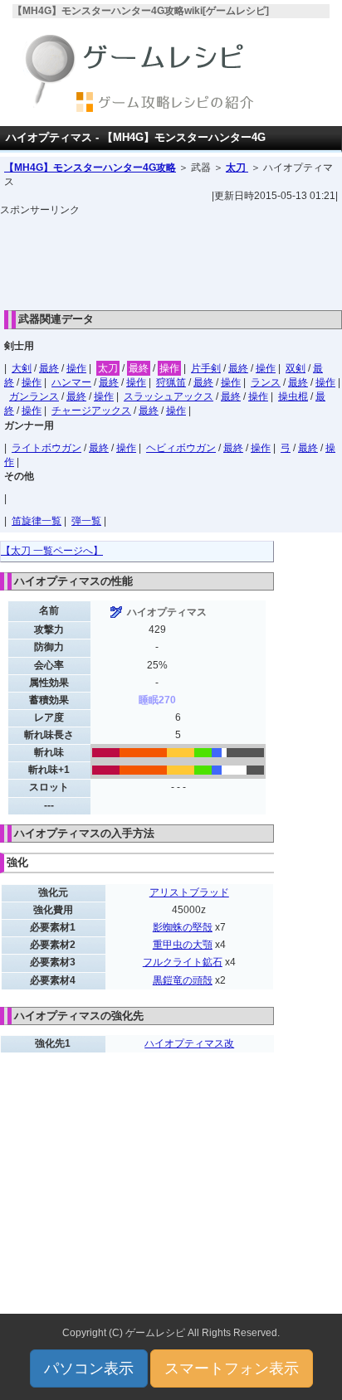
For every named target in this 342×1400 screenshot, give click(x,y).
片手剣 (206, 368)
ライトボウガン (46, 448)
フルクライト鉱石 (182, 962)
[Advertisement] (171, 258)
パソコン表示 (89, 1368)
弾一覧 (86, 521)
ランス (266, 382)
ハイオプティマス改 (189, 1043)
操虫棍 (293, 396)
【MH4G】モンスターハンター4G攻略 (90, 167)
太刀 (237, 167)
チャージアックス (91, 410)
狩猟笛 (171, 382)
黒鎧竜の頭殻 (183, 980)
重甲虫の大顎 (183, 944)
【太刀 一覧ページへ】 (52, 551)
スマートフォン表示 (231, 1368)
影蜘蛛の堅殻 (183, 927)
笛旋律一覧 (36, 521)
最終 (49, 368)
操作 (76, 368)
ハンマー (71, 382)
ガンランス (34, 396)
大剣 (22, 368)
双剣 (295, 368)
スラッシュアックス (168, 396)
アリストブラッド (189, 892)
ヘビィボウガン (181, 448)
